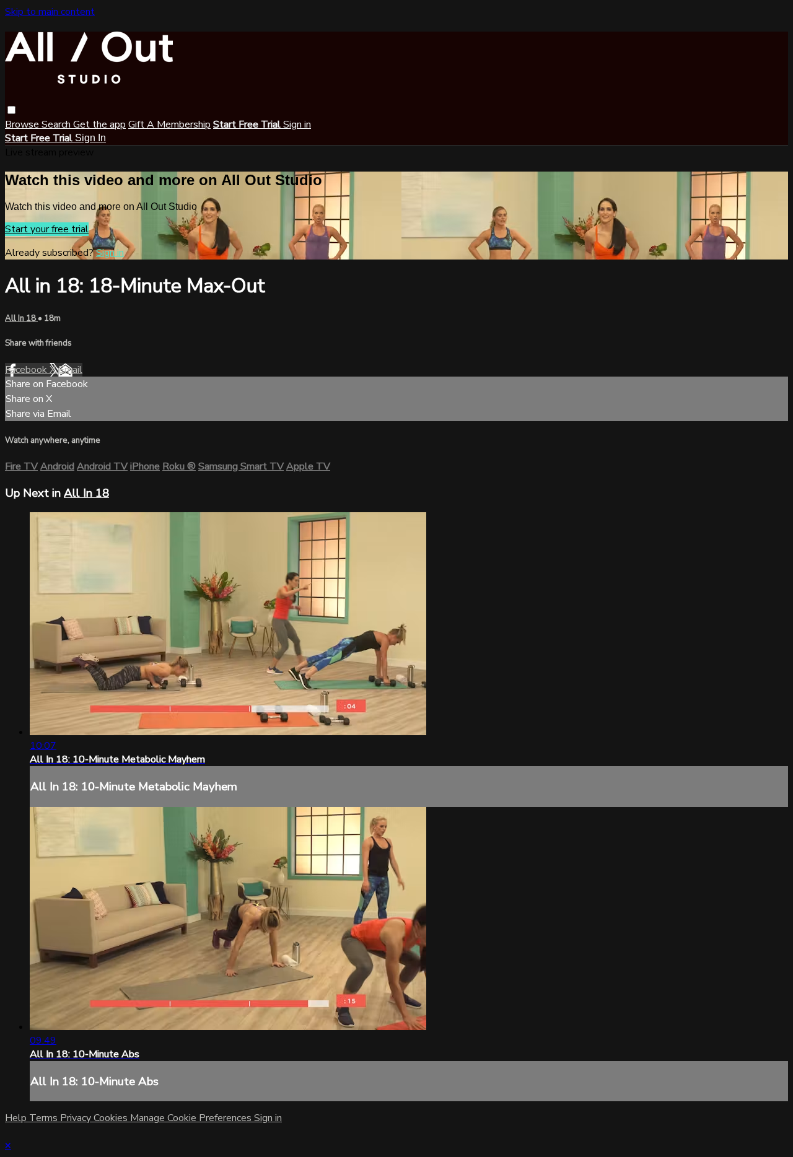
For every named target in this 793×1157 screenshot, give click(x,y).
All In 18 (21, 318)
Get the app (99, 124)
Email (70, 370)
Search (57, 124)
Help (17, 1118)
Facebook (27, 370)
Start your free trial (47, 229)
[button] (11, 110)
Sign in (297, 124)
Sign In (90, 138)
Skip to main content (50, 12)
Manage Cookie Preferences (192, 1118)
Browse (23, 124)
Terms (44, 1118)
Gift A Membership (169, 124)
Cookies (112, 1118)
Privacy (77, 1118)
